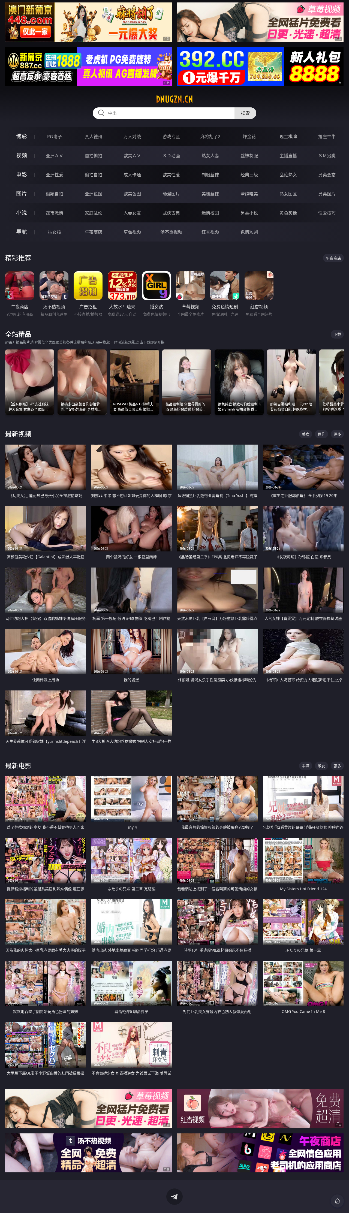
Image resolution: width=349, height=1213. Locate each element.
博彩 (21, 136)
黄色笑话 (288, 213)
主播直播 (288, 156)
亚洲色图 (93, 194)
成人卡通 (132, 175)
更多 (337, 434)
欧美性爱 (171, 175)
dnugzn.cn (174, 99)
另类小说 (249, 213)
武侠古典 (171, 213)
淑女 (321, 765)
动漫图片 (171, 194)
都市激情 (54, 213)
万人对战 (132, 137)
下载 (337, 334)
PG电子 (54, 137)
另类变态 (327, 175)
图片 (21, 193)
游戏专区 (171, 137)
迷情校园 (210, 213)
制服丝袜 (210, 175)
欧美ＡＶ (132, 156)
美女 (305, 434)
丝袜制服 (249, 156)
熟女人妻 (210, 156)
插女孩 (54, 232)
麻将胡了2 (210, 137)
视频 (21, 155)
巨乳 (321, 434)
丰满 (305, 765)
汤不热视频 (171, 232)
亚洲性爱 (54, 175)
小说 (21, 212)
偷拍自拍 (93, 175)
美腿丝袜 (210, 194)
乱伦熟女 (288, 175)
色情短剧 (249, 232)
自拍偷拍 (93, 156)
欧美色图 (132, 194)
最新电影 (18, 765)
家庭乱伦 (93, 213)
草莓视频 (132, 232)
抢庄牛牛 (327, 137)
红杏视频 (210, 232)
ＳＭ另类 (327, 156)
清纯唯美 (249, 194)
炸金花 (249, 137)
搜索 (245, 113)
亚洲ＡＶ (54, 156)
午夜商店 (93, 232)
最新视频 (18, 433)
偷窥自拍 (54, 194)
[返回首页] (337, 1201)
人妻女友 (132, 213)
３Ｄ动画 (171, 156)
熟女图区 (288, 194)
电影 (21, 174)
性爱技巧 (327, 213)
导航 (21, 232)
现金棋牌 (288, 137)
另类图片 (327, 194)
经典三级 (249, 175)
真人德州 (93, 137)
